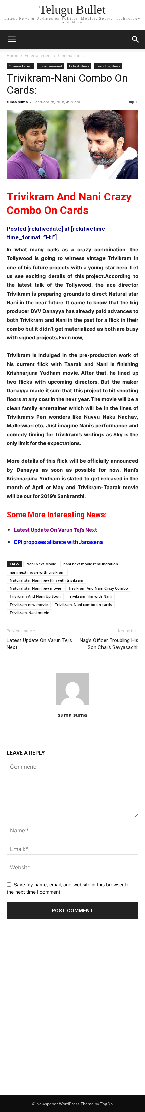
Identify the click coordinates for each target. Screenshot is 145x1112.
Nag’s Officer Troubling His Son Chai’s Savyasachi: (109, 643)
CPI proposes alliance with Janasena (58, 542)
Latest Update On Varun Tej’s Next (55, 530)
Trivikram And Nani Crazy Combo (98, 588)
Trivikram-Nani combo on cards (83, 604)
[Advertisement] (72, 1019)
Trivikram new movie (29, 604)
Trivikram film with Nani (90, 596)
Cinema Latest (71, 55)
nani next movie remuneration (90, 563)
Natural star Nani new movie (35, 588)
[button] (11, 39)
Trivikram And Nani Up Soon (35, 596)
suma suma (17, 101)
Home (12, 55)
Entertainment (38, 55)
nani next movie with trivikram (37, 572)
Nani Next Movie (41, 563)
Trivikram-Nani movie (29, 612)
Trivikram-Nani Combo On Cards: (67, 84)
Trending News (108, 66)
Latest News (79, 66)
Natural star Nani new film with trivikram (46, 580)
